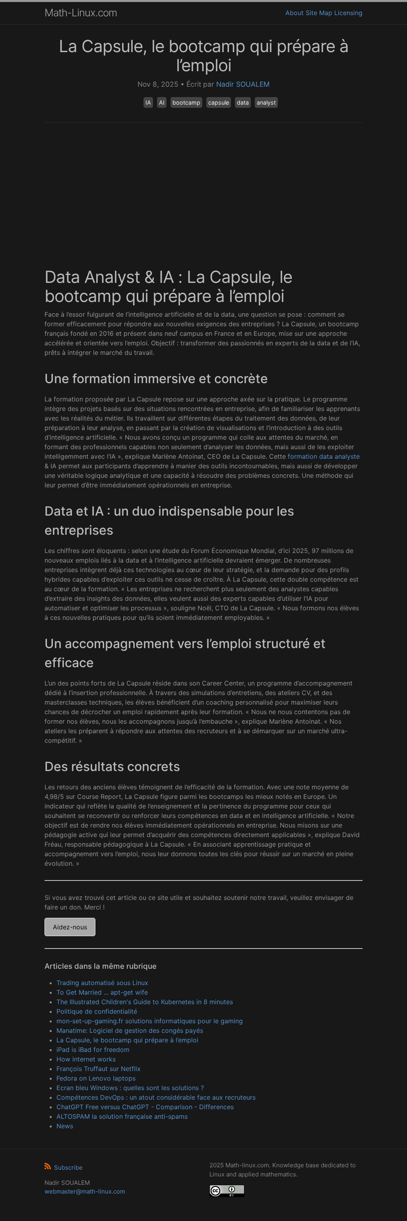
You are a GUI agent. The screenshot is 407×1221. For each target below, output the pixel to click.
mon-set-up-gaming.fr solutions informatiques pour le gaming (149, 1021)
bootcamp (186, 102)
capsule (218, 102)
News (64, 1126)
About (294, 13)
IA (148, 102)
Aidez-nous (70, 927)
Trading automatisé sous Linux (102, 983)
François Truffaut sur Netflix (98, 1069)
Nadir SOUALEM (243, 84)
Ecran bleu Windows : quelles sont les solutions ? (130, 1088)
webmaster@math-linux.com (85, 1191)
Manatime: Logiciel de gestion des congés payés (129, 1030)
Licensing (348, 13)
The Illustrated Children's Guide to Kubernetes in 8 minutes (144, 1002)
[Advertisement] (203, 190)
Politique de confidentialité (96, 1011)
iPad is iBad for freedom (93, 1050)
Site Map (319, 13)
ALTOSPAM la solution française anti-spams (122, 1116)
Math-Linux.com (81, 12)
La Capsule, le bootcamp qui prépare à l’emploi (127, 1040)
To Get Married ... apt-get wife (102, 992)
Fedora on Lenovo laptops (96, 1078)
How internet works (86, 1059)
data (243, 102)
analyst (266, 102)
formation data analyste (324, 456)
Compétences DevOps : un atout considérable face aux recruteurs (156, 1097)
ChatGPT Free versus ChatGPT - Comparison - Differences (145, 1107)
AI (162, 102)
